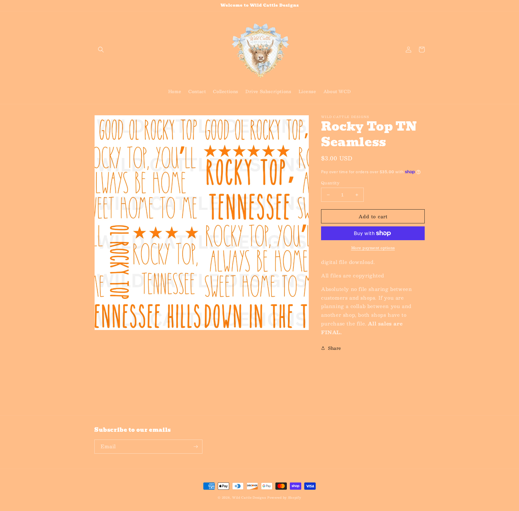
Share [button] (334, 348)
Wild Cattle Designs (249, 497)
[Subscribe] (195, 447)
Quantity (330, 183)
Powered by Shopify (284, 497)
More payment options (373, 247)
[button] (101, 49)
